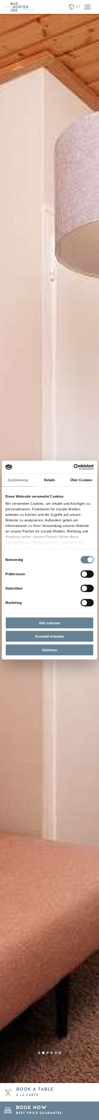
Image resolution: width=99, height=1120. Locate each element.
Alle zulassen (49, 623)
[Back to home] (19, 7)
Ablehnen (49, 650)
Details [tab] (49, 480)
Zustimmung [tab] (18, 480)
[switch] (87, 574)
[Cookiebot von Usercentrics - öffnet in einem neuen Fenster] (73, 467)
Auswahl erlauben (49, 636)
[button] (39, 1053)
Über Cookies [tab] (81, 480)
